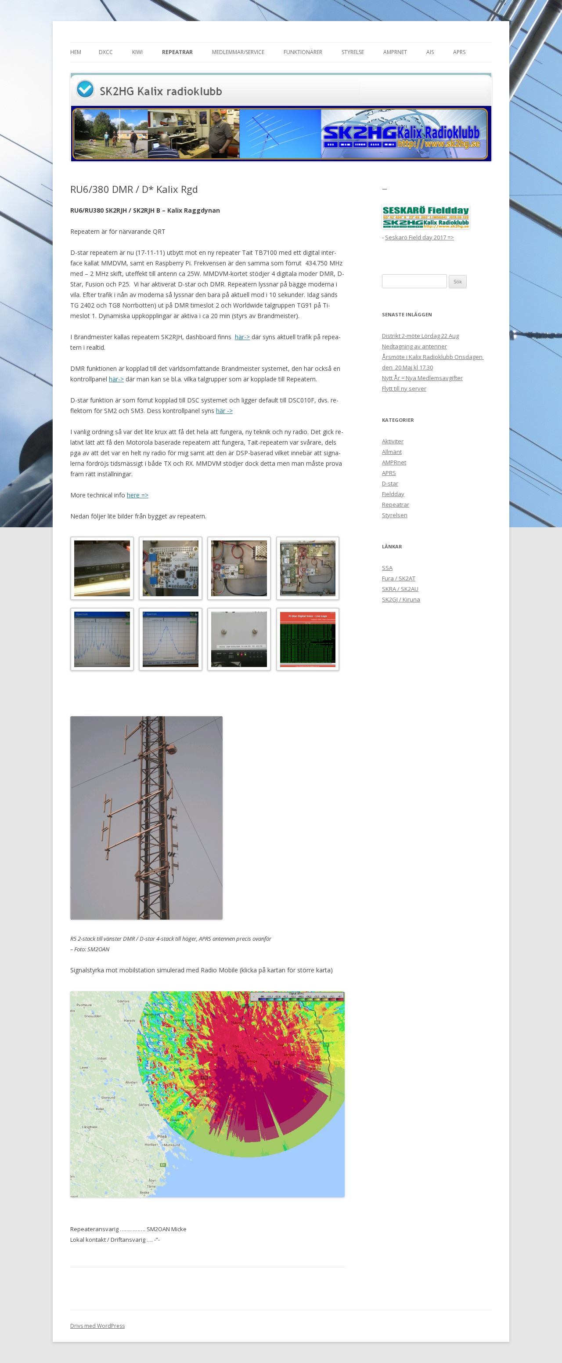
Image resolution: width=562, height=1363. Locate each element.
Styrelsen (394, 515)
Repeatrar (177, 52)
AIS (430, 52)
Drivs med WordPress (97, 1326)
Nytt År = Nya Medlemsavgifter (422, 378)
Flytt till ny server (404, 388)
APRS (459, 52)
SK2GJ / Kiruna (401, 599)
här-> (242, 337)
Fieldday (393, 494)
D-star (390, 483)
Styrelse (353, 52)
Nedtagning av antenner (414, 346)
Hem (75, 52)
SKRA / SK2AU (400, 589)
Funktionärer (303, 52)
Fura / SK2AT (398, 578)
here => (137, 495)
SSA (387, 568)
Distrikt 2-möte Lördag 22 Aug (420, 336)
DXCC (106, 52)
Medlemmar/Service (238, 52)
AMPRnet (395, 52)
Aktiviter (392, 441)
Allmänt (392, 452)
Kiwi (137, 52)
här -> (224, 410)
